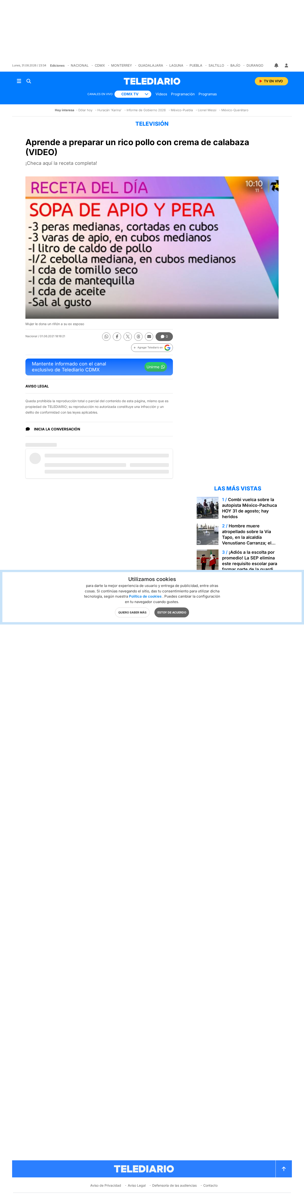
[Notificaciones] (276, 65)
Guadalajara (150, 65)
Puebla (196, 65)
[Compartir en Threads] (138, 336)
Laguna (176, 65)
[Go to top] (284, 1168)
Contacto (210, 1185)
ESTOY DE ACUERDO (171, 612)
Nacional (80, 65)
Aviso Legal (137, 1185)
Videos (161, 94)
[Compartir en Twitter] (128, 336)
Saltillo (216, 65)
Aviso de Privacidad (105, 1185)
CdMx (100, 65)
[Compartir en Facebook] (117, 336)
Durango (255, 65)
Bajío (235, 65)
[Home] (152, 81)
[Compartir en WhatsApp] (106, 336)
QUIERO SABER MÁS (132, 612)
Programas (208, 94)
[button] (152, 347)
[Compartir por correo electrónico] (149, 336)
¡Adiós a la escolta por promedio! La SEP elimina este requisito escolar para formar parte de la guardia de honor (249, 563)
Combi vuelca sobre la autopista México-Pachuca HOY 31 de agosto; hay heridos (249, 508)
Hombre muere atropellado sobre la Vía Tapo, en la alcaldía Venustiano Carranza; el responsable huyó (246, 537)
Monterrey (121, 65)
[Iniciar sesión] (286, 65)
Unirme (153, 366)
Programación (183, 94)
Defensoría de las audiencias (174, 1185)
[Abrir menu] (19, 81)
